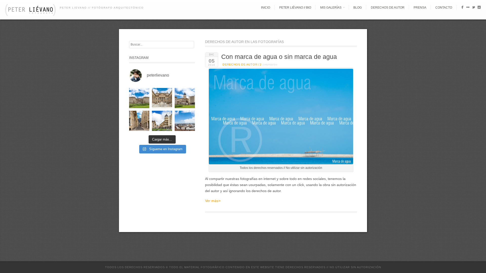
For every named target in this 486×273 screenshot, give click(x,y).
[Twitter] (473, 8)
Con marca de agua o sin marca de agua (279, 56)
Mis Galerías (330, 7)
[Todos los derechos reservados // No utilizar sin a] (139, 98)
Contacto (443, 7)
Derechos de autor (387, 7)
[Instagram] (479, 8)
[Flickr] (468, 8)
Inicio (265, 7)
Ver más (213, 200)
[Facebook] (462, 8)
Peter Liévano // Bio (295, 7)
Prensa (420, 7)
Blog (357, 7)
